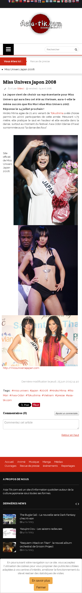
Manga (47, 461)
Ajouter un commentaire (67, 413)
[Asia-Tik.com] (41, 23)
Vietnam (49, 395)
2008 (44, 390)
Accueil (9, 461)
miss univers (21, 390)
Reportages (68, 465)
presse (61, 395)
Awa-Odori (17, 395)
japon (35, 390)
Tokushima (57, 113)
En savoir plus (41, 580)
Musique (34, 461)
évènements (50, 465)
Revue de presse (40, 61)
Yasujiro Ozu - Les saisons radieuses (41, 528)
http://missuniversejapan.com (21, 367)
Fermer (41, 587)
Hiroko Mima (58, 390)
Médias (58, 461)
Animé (21, 461)
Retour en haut (70, 434)
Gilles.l (20, 88)
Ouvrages (10, 465)
